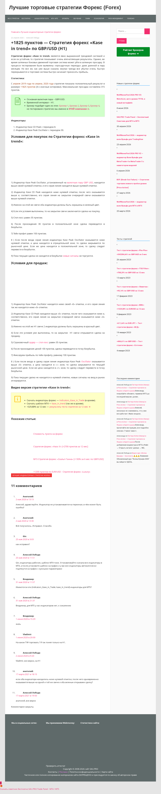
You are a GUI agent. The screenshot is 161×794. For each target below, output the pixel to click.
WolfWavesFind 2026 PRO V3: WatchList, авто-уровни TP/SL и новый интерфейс (131, 99)
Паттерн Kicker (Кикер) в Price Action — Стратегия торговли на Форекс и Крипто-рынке (133, 388)
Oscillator (86, 361)
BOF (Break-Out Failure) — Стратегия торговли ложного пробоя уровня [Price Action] (133, 184)
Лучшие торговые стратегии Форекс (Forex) (65, 7)
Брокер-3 (84, 105)
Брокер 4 (94, 105)
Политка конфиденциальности (85, 772)
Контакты (52, 772)
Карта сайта (107, 772)
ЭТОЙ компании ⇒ (79, 108)
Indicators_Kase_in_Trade (71, 400)
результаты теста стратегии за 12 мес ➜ (70, 406)
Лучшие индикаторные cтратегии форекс (41, 32)
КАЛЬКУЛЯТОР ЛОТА (42, 18)
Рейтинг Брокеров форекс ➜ (133, 52)
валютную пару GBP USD (80, 182)
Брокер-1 (63, 105)
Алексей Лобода (32, 38)
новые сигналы (71, 255)
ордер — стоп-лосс (39, 342)
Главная (15, 32)
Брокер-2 (74, 105)
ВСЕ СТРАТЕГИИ (13, 18)
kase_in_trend (58, 403)
